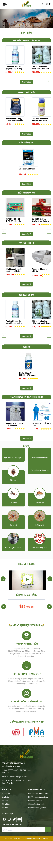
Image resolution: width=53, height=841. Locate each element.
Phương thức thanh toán (38, 797)
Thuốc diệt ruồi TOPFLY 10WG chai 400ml (26, 374)
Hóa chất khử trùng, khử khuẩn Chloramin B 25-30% (15, 120)
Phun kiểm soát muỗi (40, 458)
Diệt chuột (40, 503)
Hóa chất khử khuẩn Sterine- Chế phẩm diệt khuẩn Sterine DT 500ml (41, 120)
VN (47, 4)
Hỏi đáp (5, 808)
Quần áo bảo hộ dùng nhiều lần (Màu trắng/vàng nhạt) (14, 424)
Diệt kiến (13, 503)
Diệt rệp (13, 480)
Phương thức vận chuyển (38, 793)
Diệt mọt (13, 525)
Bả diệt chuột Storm (27, 169)
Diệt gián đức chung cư (40, 470)
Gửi (48, 830)
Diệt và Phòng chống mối (13, 458)
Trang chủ (6, 793)
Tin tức (5, 800)
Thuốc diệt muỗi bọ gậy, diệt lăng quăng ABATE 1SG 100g (14, 68)
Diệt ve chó (39, 525)
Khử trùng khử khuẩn (13, 547)
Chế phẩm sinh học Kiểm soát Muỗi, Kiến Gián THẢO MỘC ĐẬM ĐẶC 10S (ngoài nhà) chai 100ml (40, 68)
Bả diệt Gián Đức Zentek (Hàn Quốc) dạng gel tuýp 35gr (39, 220)
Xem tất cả (26, 82)
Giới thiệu (5, 797)
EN (50, 4)
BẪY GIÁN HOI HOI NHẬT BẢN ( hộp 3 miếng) (13, 220)
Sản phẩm (6, 804)
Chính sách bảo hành (36, 804)
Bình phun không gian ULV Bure (40, 270)
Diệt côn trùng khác (39, 547)
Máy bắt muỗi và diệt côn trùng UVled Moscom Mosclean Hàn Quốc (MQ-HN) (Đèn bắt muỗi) (15, 270)
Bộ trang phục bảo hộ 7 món (41, 424)
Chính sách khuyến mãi (37, 808)
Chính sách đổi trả (35, 800)
